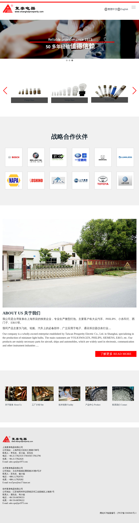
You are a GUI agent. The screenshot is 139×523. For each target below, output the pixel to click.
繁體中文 (112, 9)
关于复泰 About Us (13, 405)
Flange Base (29, 100)
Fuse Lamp (109, 100)
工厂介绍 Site (38, 405)
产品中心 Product (92, 405)
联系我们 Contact (119, 405)
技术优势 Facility (66, 405)
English (124, 9)
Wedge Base (69, 100)
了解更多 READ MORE (115, 354)
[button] (134, 90)
